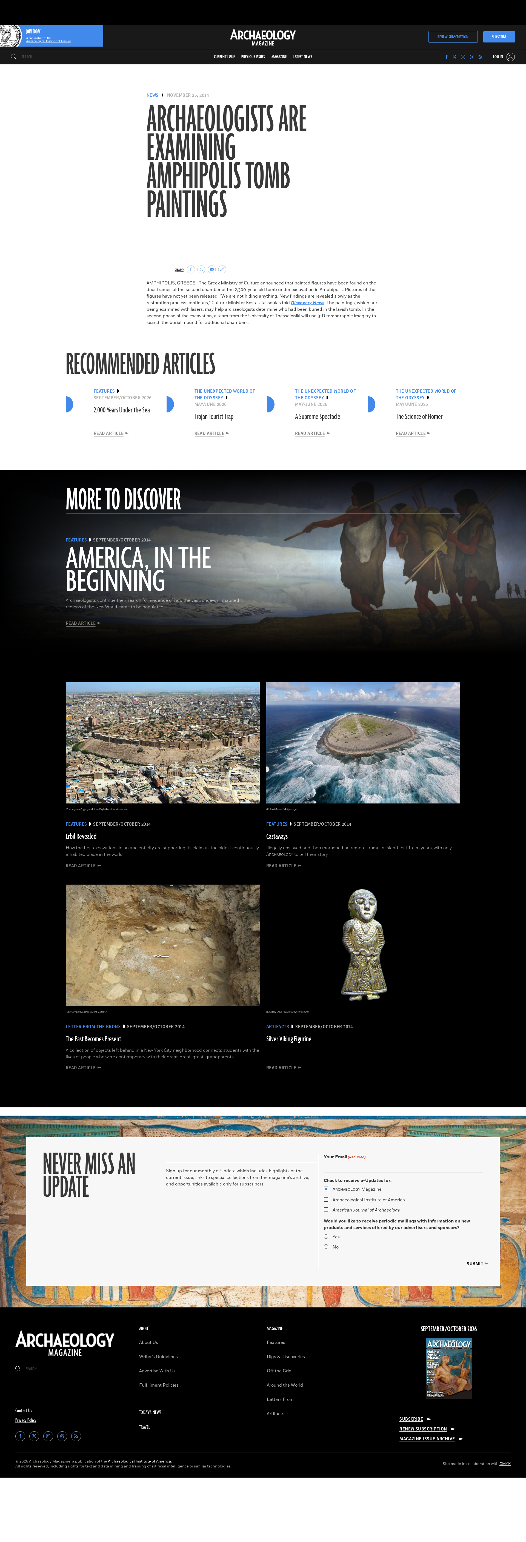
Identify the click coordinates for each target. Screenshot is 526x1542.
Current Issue (224, 57)
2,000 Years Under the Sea (122, 410)
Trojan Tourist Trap (214, 417)
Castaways (277, 837)
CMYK (505, 1463)
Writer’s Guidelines (158, 1357)
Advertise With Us (157, 1371)
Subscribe (499, 37)
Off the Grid (279, 1371)
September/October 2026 (449, 1329)
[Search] (13, 57)
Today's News (150, 1412)
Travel (144, 1427)
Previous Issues (253, 57)
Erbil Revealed (81, 837)
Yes (336, 1237)
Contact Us (23, 1410)
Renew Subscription (453, 37)
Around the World (285, 1385)
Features (276, 1342)
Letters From (280, 1399)
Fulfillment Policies (159, 1385)
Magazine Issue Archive (427, 1438)
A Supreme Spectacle (317, 417)
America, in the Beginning (138, 571)
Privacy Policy (25, 1420)
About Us (148, 1342)
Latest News (302, 57)
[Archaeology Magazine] (65, 1357)
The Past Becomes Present (93, 1039)
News (153, 95)
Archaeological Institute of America (369, 1200)
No (336, 1247)
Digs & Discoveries (286, 1357)
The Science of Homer (419, 417)
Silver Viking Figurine (288, 1039)
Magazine (357, 1189)
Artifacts (275, 1414)
